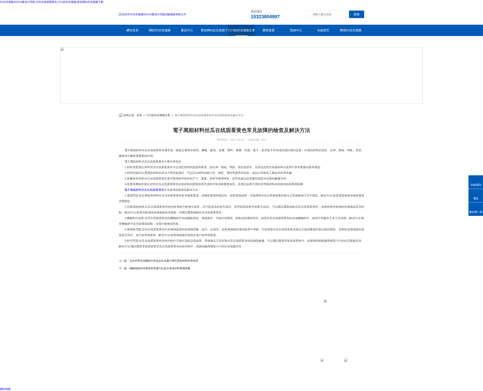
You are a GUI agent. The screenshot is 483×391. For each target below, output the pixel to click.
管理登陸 (124, 379)
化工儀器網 (165, 379)
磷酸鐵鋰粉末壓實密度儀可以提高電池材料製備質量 (159, 268)
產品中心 (187, 30)
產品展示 (196, 322)
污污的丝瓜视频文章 (241, 30)
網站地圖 (5, 388)
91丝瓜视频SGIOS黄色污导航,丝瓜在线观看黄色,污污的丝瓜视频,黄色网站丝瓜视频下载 (51, 1)
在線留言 (323, 30)
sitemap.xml (144, 372)
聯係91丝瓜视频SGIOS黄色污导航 (350, 36)
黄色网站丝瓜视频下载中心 (214, 36)
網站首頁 (132, 30)
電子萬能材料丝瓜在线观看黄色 (144, 189)
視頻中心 (296, 30)
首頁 (139, 115)
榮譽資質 (269, 30)
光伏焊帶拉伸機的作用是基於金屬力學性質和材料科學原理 (163, 260)
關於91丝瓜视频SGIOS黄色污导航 (160, 36)
